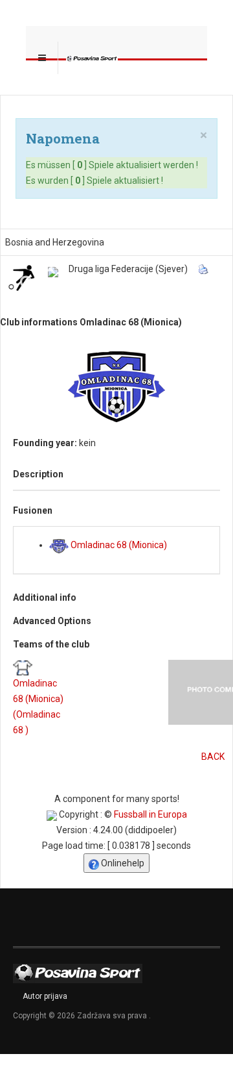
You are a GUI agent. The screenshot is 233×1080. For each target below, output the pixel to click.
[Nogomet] (21, 277)
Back (213, 756)
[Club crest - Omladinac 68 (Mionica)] (116, 386)
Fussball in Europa (150, 814)
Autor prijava (45, 996)
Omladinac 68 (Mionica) (118, 545)
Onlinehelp (121, 863)
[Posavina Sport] (92, 58)
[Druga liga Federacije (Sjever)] (53, 272)
